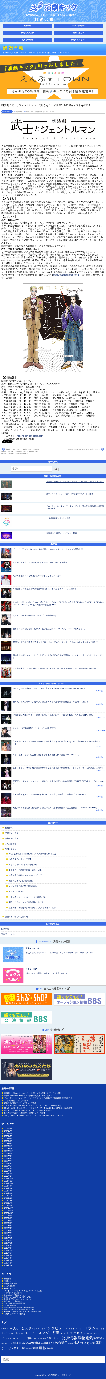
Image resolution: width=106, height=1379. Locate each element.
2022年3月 (8, 1171)
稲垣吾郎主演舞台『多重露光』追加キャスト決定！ (24, 1113)
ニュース (35, 1333)
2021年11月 (9, 1181)
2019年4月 (8, 1258)
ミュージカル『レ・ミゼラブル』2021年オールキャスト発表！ (40, 562)
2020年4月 (8, 1228)
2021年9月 (8, 1186)
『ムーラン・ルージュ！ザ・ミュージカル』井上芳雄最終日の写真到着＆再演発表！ (38, 1098)
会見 (44, 1339)
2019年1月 (8, 1265)
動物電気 (85, 1338)
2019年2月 (8, 1263)
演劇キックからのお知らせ (16, 916)
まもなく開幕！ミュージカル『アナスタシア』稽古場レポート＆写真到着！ (34, 1115)
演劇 (92, 1343)
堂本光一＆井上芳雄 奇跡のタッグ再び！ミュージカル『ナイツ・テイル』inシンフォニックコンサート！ (58, 642)
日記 (53, 1343)
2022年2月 (8, 1173)
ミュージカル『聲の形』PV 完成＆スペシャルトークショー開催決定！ (33, 1106)
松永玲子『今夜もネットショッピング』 (26, 875)
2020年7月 (8, 1221)
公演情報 (69, 1337)
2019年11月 (9, 1240)
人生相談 (39, 1338)
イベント (39, 1329)
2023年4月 (8, 1139)
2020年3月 (8, 1231)
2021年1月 (8, 1206)
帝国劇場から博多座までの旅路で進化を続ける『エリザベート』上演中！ (45, 589)
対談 (37, 1343)
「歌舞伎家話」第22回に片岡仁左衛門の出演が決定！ (83, 449)
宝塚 (23, 1343)
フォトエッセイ (71, 1333)
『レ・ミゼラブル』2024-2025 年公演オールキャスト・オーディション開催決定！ (49, 549)
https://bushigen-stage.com (66, 275)
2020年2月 (8, 1233)
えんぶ (17, 1328)
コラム (90, 1328)
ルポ (9, 1338)
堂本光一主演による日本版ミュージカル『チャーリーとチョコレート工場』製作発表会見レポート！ (56, 668)
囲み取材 (17, 1343)
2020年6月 (8, 1223)
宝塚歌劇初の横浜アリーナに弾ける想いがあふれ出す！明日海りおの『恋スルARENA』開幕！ (54, 715)
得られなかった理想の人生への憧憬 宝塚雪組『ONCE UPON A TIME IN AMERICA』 (50, 688)
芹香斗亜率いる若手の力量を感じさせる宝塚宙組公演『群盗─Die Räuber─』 (46, 755)
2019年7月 (8, 1250)
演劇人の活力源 (27, 33)
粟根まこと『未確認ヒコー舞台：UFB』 (26, 870)
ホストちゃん (88, 1333)
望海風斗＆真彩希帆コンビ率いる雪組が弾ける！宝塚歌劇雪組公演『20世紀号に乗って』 (51, 702)
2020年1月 (8, 1236)
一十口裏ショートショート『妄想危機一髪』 (28, 897)
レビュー (16, 1338)
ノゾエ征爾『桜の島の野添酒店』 (23, 886)
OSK (11, 1329)
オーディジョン (78, 1329)
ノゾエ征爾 (50, 1333)
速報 (35, 1348)
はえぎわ (28, 1328)
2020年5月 (8, 1226)
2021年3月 (8, 1201)
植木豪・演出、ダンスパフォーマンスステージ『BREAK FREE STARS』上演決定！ (38, 1108)
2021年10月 (9, 1183)
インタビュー (54, 1328)
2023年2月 (8, 1144)
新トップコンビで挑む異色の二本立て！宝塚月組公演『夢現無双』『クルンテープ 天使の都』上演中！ (58, 768)
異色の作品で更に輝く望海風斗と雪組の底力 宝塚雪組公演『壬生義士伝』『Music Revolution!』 (55, 808)
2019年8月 (8, 1248)
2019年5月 (8, 1255)
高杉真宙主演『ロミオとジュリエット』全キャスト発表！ (38, 576)
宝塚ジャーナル (78, 26)
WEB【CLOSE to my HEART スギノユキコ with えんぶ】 (33, 854)
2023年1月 (8, 1146)
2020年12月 (9, 1208)
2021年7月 (8, 1191)
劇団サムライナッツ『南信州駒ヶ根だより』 (28, 902)
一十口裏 (26, 1338)
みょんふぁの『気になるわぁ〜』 (23, 864)
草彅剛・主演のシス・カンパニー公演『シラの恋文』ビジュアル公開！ (75, 482)
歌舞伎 (70, 1343)
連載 (43, 1347)
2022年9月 (8, 1156)
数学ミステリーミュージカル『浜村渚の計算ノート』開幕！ (70, 494)
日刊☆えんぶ (78, 33)
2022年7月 (8, 1161)
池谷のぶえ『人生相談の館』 (21, 881)
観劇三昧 (19, 1348)
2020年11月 (9, 1211)
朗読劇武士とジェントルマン (45, 111)
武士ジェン (30, 111)
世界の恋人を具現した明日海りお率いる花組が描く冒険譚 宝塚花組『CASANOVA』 (50, 794)
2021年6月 (8, 1193)
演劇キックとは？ (78, 40)
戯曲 (47, 1343)
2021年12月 (9, 1178)
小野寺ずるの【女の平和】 (20, 859)
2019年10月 (9, 1243)
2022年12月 (9, 1149)
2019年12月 (9, 1238)
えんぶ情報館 (27, 40)
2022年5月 (8, 1166)
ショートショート (18, 1333)
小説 (42, 1343)
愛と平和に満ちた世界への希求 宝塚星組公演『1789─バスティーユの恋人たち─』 (49, 629)
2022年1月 (8, 1176)
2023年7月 (8, 1131)
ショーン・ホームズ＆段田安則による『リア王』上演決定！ (28, 1110)
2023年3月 (8, 1141)
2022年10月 (9, 1154)
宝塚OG (30, 1343)
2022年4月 (8, 1168)
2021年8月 (8, 1188)
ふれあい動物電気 (16, 891)
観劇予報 (27, 26)
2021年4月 (8, 1198)
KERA (4, 1328)
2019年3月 (8, 1260)
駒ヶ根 (50, 1348)
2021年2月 (8, 1203)
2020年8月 (8, 1218)
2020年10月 (9, 1213)
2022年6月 (8, 1163)
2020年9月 (8, 1216)
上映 (34, 1338)
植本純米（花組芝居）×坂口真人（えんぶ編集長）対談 (32, 907)
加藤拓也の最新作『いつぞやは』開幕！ (62, 533)
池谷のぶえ (81, 1343)
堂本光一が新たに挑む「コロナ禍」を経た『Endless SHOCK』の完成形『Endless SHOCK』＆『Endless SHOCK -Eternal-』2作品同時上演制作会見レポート (21, 451)
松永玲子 (61, 1343)
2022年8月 (8, 1159)
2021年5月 (8, 1196)
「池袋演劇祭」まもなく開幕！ (59, 518)
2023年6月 (8, 1134)
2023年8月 (8, 1129)
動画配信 (97, 1338)
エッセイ (69, 1329)
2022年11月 (9, 1151)
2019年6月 (8, 1253)
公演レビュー (54, 1338)
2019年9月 (8, 1245)
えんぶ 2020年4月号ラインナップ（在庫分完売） (35, 615)
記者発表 (29, 1348)
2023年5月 (8, 1136)
